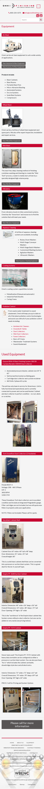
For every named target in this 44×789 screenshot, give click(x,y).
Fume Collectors (19, 336)
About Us (20, 742)
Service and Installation (22, 750)
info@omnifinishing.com (33, 13)
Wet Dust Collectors (20, 334)
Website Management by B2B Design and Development (22, 780)
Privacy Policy (12, 784)
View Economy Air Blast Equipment (13, 67)
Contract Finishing (33, 748)
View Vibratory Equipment (11, 223)
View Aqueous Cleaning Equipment (27, 261)
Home (12, 742)
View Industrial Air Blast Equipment (14, 63)
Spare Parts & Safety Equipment (22, 745)
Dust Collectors (19, 331)
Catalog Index (31, 784)
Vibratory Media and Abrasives (14, 748)
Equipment (30, 742)
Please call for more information (22, 724)
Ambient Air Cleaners (21, 326)
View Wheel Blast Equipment (12, 141)
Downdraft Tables (20, 329)
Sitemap (22, 784)
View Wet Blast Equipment (11, 184)
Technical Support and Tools (16, 753)
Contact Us (33, 753)
